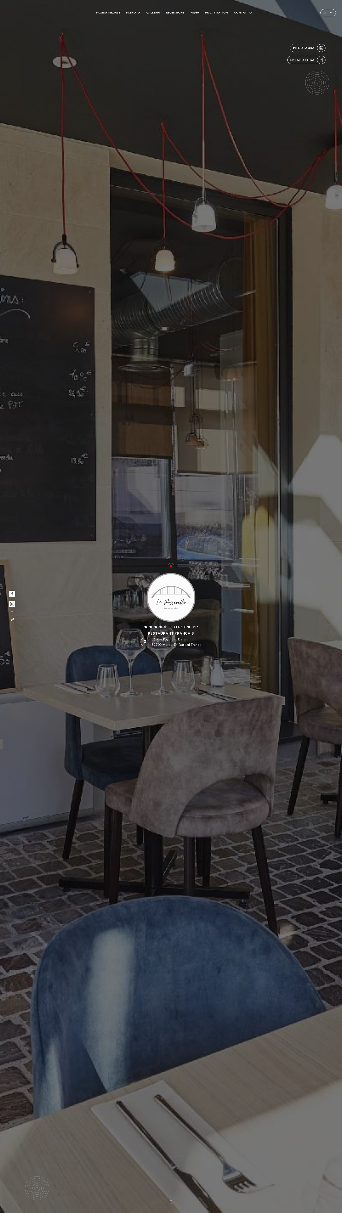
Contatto (243, 12)
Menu (195, 12)
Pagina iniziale (108, 12)
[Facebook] (12, 594)
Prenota (133, 12)
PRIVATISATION (216, 12)
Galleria (153, 12)
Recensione (175, 12)
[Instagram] (12, 604)
